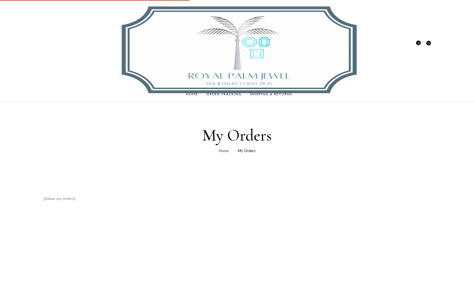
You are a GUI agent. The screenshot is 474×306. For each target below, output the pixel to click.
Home (223, 150)
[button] (426, 46)
